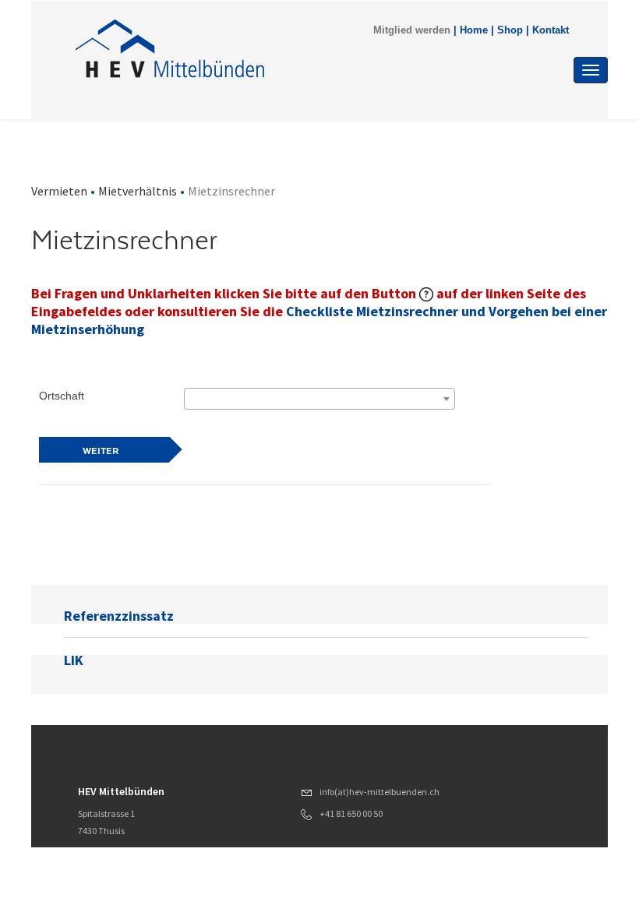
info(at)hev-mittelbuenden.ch (380, 792)
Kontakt (550, 30)
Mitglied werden (411, 30)
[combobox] (319, 399)
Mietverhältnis (137, 191)
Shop (510, 30)
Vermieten (59, 191)
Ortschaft (61, 395)
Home (474, 30)
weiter (100, 450)
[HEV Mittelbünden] (240, 48)
